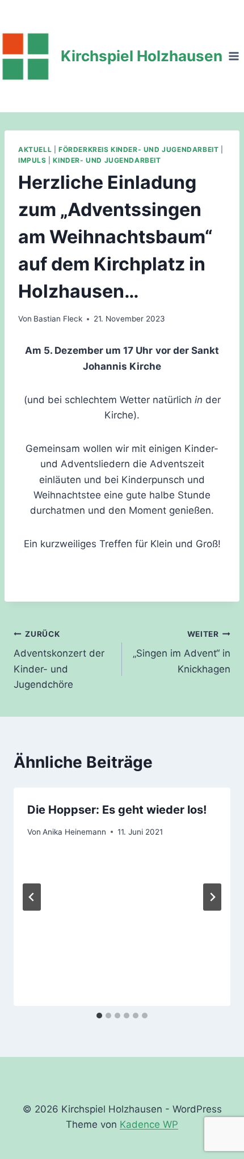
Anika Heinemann (74, 831)
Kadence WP (149, 1124)
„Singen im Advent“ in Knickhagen (181, 652)
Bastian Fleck (57, 318)
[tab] (99, 1015)
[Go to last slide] (32, 897)
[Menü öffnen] (233, 56)
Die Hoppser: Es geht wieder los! (117, 810)
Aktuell (35, 149)
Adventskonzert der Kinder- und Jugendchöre (59, 659)
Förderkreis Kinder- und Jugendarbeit (138, 149)
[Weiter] (212, 897)
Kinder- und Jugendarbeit (107, 160)
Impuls (32, 160)
